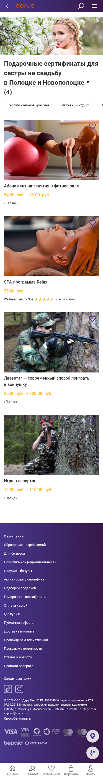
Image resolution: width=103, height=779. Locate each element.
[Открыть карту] (92, 736)
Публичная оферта (19, 623)
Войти (91, 774)
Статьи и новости (18, 657)
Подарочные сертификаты (25, 597)
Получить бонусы (18, 571)
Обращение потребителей (25, 545)
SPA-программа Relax (25, 282)
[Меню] (94, 6)
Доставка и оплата (19, 631)
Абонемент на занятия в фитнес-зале (41, 185)
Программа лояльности (23, 648)
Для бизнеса (14, 553)
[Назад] (8, 6)
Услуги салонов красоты (29, 105)
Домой (12, 774)
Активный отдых (75, 105)
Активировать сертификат (25, 579)
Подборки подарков (20, 588)
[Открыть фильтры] (92, 753)
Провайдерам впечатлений (26, 640)
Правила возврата (18, 666)
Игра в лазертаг (20, 480)
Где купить (12, 614)
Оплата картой (15, 605)
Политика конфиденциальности (30, 562)
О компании (14, 536)
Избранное (51, 774)
